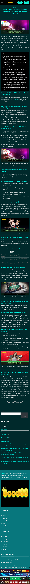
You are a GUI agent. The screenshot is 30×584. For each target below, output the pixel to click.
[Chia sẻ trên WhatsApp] (8, 402)
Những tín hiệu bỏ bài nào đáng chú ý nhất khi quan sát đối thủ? (15, 85)
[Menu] (2, 2)
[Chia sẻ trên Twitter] (13, 402)
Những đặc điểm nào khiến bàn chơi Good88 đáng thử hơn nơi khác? (15, 63)
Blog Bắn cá (4, 429)
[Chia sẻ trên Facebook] (11, 402)
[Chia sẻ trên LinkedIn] (21, 402)
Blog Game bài (15, 7)
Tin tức (4, 549)
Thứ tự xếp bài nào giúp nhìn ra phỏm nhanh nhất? (15, 70)
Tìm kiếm (3, 411)
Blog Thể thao (4, 437)
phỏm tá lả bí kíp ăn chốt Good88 (9, 388)
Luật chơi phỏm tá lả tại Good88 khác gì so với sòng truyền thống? (15, 60)
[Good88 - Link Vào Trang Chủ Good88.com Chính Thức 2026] (10, 2)
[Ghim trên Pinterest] (19, 402)
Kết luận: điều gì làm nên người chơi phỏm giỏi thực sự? (15, 88)
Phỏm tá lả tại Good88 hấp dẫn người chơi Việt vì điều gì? (14, 56)
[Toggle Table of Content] (25, 54)
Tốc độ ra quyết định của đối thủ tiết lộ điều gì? (16, 82)
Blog (2, 426)
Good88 (16, 99)
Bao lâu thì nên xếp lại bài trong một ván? (14, 72)
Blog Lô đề (3, 434)
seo (22, 17)
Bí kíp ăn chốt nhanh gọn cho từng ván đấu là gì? (14, 74)
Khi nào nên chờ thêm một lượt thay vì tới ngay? (16, 77)
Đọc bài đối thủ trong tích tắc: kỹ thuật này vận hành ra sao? (14, 79)
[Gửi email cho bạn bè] (16, 402)
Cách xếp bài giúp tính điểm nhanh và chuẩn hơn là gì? (15, 66)
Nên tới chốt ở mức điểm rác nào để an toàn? (15, 75)
